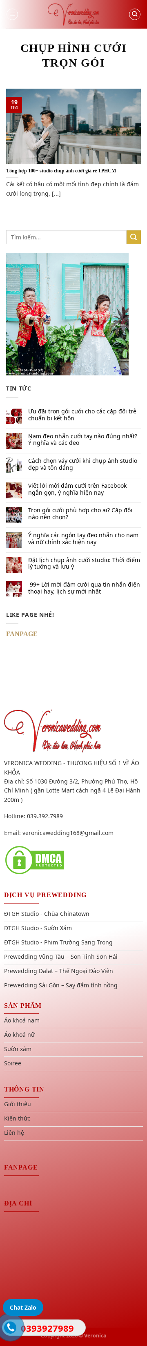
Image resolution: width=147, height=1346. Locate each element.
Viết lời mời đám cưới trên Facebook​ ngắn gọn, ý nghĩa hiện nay (77, 489)
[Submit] (134, 237)
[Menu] (12, 14)
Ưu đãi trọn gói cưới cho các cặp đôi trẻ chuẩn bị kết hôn (82, 415)
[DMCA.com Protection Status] (34, 860)
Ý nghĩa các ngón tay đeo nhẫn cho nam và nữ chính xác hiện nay (83, 539)
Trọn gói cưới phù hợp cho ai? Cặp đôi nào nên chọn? (80, 514)
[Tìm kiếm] (134, 14)
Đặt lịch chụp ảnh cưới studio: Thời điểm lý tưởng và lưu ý (84, 564)
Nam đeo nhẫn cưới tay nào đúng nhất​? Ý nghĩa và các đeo (82, 440)
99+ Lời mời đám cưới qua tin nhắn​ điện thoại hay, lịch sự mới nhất (84, 588)
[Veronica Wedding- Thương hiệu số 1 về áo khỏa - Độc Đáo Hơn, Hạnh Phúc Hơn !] (73, 14)
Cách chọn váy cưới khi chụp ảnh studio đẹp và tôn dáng (82, 464)
